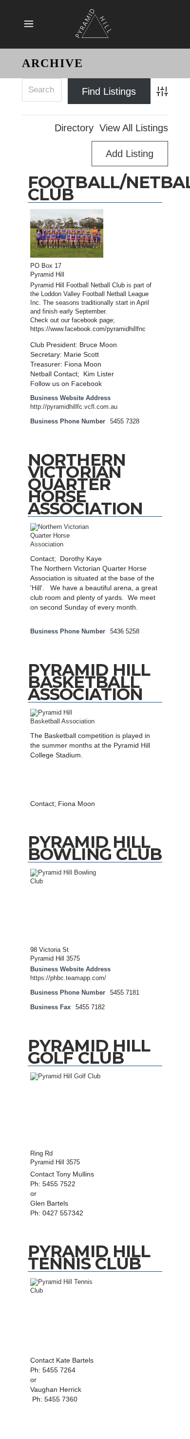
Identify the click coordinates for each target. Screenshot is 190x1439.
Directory (74, 128)
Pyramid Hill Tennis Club (89, 1257)
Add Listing (129, 153)
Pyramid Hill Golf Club (89, 1051)
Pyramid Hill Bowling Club (95, 848)
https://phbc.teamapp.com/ (68, 978)
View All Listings (133, 128)
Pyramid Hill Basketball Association (89, 682)
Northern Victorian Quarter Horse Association (85, 484)
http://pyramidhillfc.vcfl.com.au (73, 407)
